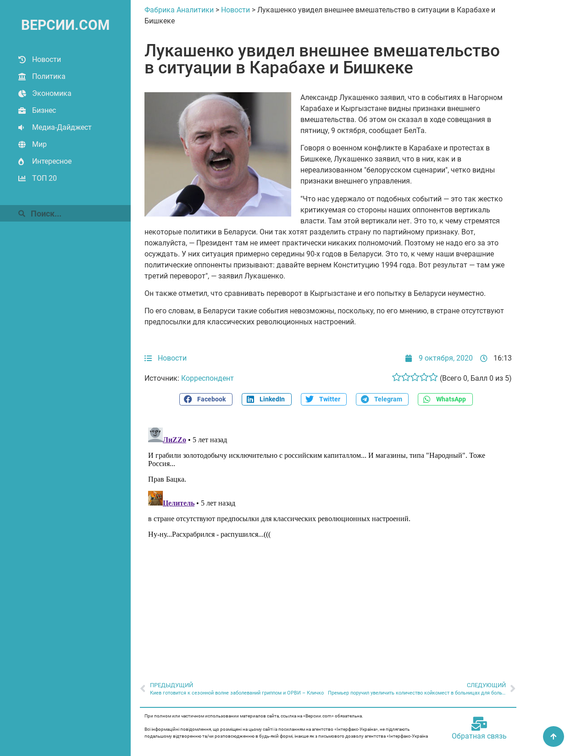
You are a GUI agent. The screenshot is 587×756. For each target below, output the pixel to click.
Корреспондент (207, 378)
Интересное (52, 161)
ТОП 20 (44, 178)
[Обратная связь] (479, 724)
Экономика (52, 93)
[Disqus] (328, 538)
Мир (39, 144)
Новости (46, 59)
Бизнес (44, 110)
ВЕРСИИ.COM (65, 25)
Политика (49, 76)
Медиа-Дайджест (62, 127)
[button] (206, 399)
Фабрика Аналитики (179, 10)
